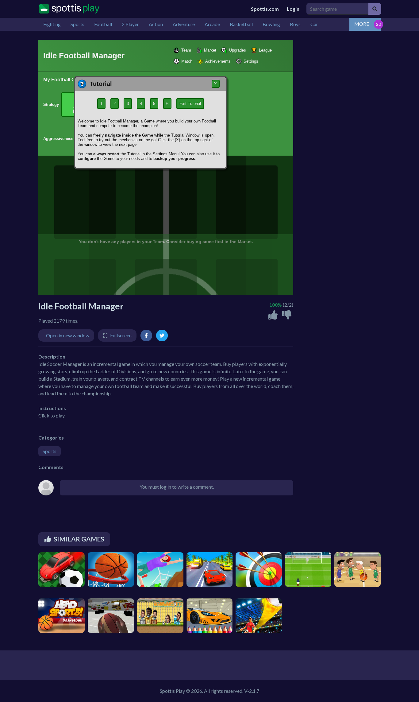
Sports (49, 451)
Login (293, 9)
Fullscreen (121, 335)
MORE (361, 24)
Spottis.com (265, 9)
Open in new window (67, 335)
